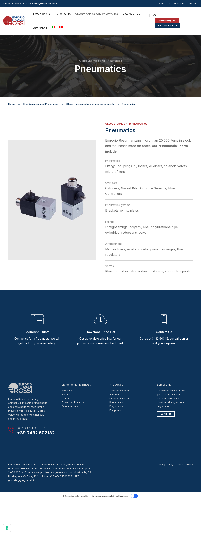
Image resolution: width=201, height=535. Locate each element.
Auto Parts (63, 13)
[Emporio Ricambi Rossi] (14, 20)
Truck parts (41, 13)
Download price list (100, 332)
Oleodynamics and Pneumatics (96, 13)
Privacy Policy (165, 464)
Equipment (40, 27)
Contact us (164, 332)
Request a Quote (37, 332)
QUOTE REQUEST (167, 20)
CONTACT (192, 3)
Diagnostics (131, 13)
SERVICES (179, 3)
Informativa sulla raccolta (75, 496)
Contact (66, 398)
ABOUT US (165, 3)
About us (67, 390)
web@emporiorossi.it (45, 3)
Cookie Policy (185, 464)
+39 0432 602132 (36, 432)
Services (67, 394)
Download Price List (73, 402)
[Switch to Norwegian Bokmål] (61, 27)
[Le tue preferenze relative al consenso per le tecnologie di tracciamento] (7, 528)
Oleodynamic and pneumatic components (90, 104)
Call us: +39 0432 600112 (17, 3)
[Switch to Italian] (53, 27)
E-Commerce (165, 26)
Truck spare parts (119, 390)
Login (164, 414)
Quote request (70, 406)
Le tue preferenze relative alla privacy (110, 496)
